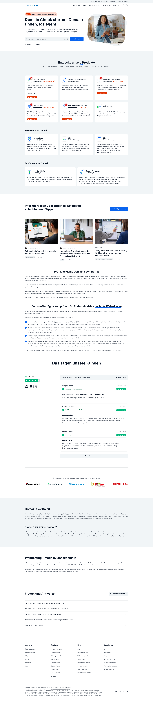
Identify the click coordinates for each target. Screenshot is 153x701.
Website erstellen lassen (77, 79)
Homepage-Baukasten (111, 79)
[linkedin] (127, 691)
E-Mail (84, 5)
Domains (76, 5)
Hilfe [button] (79, 645)
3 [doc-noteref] (54, 107)
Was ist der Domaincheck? (34, 625)
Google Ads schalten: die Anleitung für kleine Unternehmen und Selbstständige (111, 253)
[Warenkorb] (126, 5)
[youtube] (123, 691)
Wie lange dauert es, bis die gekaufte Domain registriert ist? (45, 603)
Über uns (97, 1)
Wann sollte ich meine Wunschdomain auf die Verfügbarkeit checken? (49, 620)
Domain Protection (93, 171)
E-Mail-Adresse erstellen (77, 105)
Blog (92, 1)
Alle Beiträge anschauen (119, 209)
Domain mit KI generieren (33, 44)
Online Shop (107, 106)
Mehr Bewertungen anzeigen (94, 456)
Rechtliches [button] (108, 645)
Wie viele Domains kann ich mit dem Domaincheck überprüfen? (46, 609)
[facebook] (116, 691)
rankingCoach (38, 138)
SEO (69, 138)
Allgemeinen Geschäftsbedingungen (60, 689)
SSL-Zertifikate (39, 171)
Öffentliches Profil (120, 377)
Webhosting (106, 5)
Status (118, 1)
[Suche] (123, 5)
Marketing (116, 5)
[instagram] (119, 691)
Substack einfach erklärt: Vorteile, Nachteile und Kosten (40, 252)
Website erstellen (94, 5)
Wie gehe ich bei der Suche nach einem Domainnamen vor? (45, 614)
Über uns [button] (28, 645)
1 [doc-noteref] (54, 80)
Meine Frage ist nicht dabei (118, 593)
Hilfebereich (113, 1)
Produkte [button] (54, 645)
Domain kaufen (39, 79)
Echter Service (104, 1)
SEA (104, 138)
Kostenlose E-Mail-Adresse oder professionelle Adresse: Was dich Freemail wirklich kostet (75, 253)
